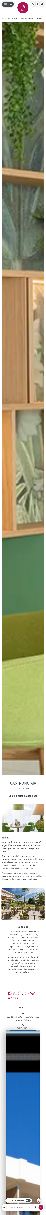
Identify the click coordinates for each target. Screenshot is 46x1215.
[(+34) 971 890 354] (23, 1025)
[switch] (21, 1200)
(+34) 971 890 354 (23, 1028)
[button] (41, 1207)
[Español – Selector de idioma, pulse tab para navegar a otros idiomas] (42, 4)
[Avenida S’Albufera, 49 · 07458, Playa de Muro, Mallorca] (23, 1014)
